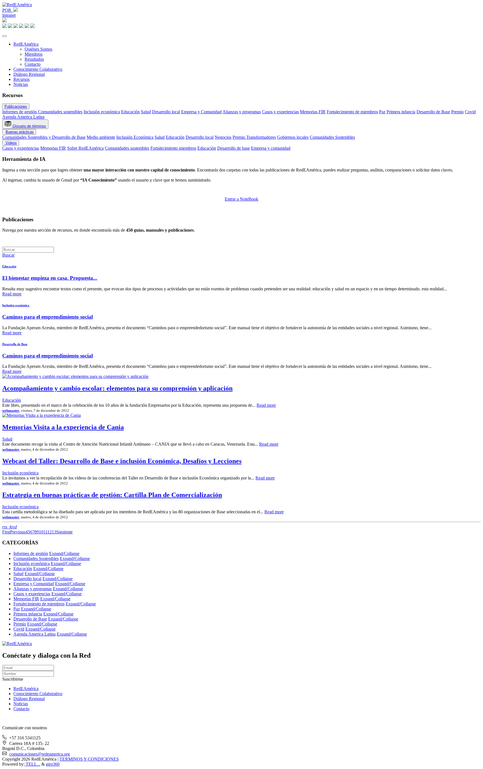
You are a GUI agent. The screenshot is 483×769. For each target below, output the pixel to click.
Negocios (223, 137)
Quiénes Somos (38, 49)
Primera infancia (401, 111)
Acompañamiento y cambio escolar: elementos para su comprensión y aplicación (117, 388)
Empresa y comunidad (270, 148)
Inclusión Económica (134, 137)
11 (45, 532)
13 (54, 532)
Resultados (34, 59)
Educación (130, 111)
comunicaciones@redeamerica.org (39, 754)
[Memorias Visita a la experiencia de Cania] (41, 415)
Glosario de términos (28, 126)
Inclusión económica (102, 111)
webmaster (10, 410)
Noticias (20, 84)
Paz (382, 111)
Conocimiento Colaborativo (37, 69)
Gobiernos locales (293, 137)
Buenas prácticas (20, 132)
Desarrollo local (166, 111)
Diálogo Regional (29, 74)
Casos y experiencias (280, 111)
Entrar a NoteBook (241, 199)
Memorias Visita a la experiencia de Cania (63, 427)
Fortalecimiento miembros (173, 148)
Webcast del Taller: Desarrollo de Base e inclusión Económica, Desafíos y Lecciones (122, 461)
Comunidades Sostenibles (332, 137)
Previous (17, 532)
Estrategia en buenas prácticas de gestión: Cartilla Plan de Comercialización (112, 494)
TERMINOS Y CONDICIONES (89, 759)
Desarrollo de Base (433, 111)
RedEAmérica (26, 44)
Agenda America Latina (23, 116)
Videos (10, 143)
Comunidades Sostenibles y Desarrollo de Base (44, 137)
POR (7, 10)
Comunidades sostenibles (60, 111)
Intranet (9, 15)
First (6, 532)
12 (49, 532)
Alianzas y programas (241, 111)
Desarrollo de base (233, 148)
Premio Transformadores (254, 137)
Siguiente (64, 532)
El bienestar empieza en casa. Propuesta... (49, 278)
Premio (457, 111)
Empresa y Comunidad (201, 111)
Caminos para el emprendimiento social (47, 317)
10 (41, 532)
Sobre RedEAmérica (85, 148)
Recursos (21, 79)
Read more (12, 293)
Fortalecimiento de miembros (352, 111)
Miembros (33, 54)
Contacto (33, 64)
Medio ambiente (101, 137)
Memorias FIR (313, 111)
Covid (470, 111)
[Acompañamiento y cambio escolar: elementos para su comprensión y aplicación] (75, 376)
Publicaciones (15, 106)
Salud (146, 111)
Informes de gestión (20, 111)
